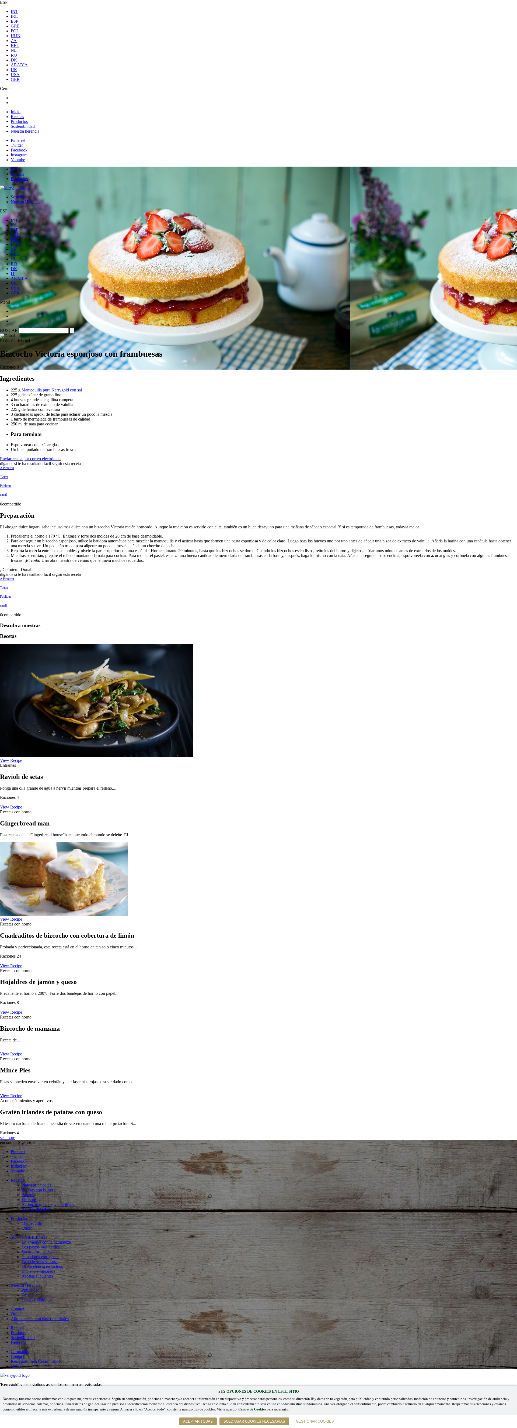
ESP (14, 21)
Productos (19, 121)
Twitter (17, 145)
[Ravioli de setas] (96, 755)
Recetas (17, 116)
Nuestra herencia (25, 131)
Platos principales (36, 1185)
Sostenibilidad (23, 126)
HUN (15, 35)
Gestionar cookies (315, 1421)
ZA (14, 40)
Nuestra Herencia (25, 201)
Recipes (17, 1328)
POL (15, 31)
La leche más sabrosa (40, 1261)
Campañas (20, 1351)
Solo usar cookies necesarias (254, 1421)
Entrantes (29, 1199)
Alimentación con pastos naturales (40, 1318)
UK (14, 69)
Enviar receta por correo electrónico (30, 458)
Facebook (19, 150)
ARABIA (19, 65)
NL (14, 50)
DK (14, 60)
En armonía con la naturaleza (46, 1242)
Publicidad (31, 1290)
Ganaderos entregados (40, 1256)
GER (15, 79)
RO (14, 55)
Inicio (15, 111)
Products (18, 1332)
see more (7, 1137)
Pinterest (18, 140)
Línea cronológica (37, 1300)
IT (13, 273)
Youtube (18, 159)
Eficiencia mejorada (38, 1271)
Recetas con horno (37, 1190)
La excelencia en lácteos (42, 1266)
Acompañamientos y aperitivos (48, 1204)
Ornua (16, 1314)
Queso (27, 1228)
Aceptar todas (198, 1421)
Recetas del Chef (36, 1209)
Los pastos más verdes (41, 1247)
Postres (28, 1194)
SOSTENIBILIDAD (29, 1237)
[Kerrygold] (15, 187)
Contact (17, 1309)
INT (14, 11)
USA (15, 74)
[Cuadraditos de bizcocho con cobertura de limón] (64, 914)
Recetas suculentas (37, 1276)
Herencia (18, 1342)
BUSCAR (9, 330)
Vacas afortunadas (37, 1252)
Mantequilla (32, 1223)
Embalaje (29, 1295)
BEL (15, 45)
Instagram (19, 155)
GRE (15, 26)
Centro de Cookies (252, 1409)
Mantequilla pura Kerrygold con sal (52, 390)
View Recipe (11, 760)
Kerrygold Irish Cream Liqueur (37, 1361)
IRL (14, 16)
